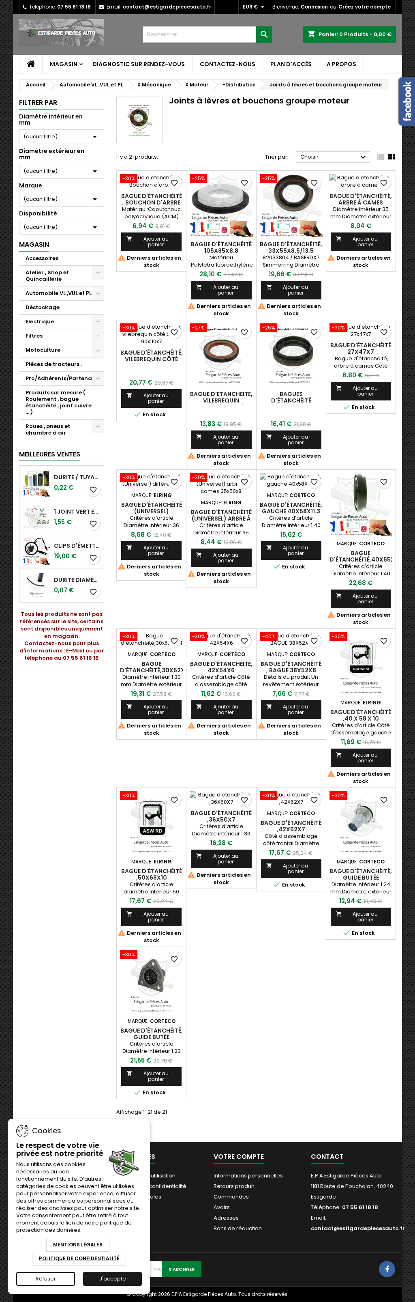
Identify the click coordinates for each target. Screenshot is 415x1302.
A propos (341, 64)
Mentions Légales (78, 1244)
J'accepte (112, 1279)
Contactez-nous (227, 64)
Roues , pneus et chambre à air (48, 429)
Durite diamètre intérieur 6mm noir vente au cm (77, 580)
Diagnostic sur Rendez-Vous (138, 64)
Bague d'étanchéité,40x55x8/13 (368, 556)
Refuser (46, 1279)
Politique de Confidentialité (79, 1258)
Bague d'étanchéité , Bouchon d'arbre (151, 199)
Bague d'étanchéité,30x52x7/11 (157, 667)
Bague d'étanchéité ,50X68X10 (151, 874)
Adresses (226, 1218)
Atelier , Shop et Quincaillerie (47, 276)
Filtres (34, 336)
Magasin (63, 64)
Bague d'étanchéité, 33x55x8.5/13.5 (291, 247)
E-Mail (75, 650)
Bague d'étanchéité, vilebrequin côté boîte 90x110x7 (151, 359)
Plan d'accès (291, 64)
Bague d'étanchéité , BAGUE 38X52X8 (291, 667)
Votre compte (239, 1156)
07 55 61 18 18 (74, 6)
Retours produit (234, 1186)
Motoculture (43, 350)
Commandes (231, 1197)
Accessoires (42, 258)
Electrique (40, 321)
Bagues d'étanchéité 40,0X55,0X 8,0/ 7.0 (291, 400)
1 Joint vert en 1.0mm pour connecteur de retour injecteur (77, 511)
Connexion (314, 6)
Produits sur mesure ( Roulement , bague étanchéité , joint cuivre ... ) (59, 402)
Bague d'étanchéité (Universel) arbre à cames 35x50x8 (221, 518)
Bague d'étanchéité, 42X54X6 (221, 667)
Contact (327, 1156)
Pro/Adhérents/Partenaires (64, 378)
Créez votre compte (364, 6)
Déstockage (43, 307)
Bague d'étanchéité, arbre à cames (360, 199)
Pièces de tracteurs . (54, 364)
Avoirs (222, 1207)
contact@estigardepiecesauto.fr (167, 6)
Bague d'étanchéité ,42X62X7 (291, 826)
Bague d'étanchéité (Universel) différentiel (151, 511)
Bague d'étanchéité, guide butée (360, 874)
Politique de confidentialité (151, 1186)
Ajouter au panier (147, 241)
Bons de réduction (238, 1228)
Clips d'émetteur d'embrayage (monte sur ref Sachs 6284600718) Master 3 (77, 545)
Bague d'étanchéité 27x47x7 (360, 348)
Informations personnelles (248, 1175)
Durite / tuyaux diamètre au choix (77, 477)
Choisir (334, 157)
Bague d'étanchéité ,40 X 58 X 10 (360, 715)
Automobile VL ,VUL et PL (59, 293)
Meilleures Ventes (49, 454)
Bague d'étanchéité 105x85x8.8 (221, 247)
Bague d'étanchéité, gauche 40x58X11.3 (291, 508)
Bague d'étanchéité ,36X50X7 (221, 816)
